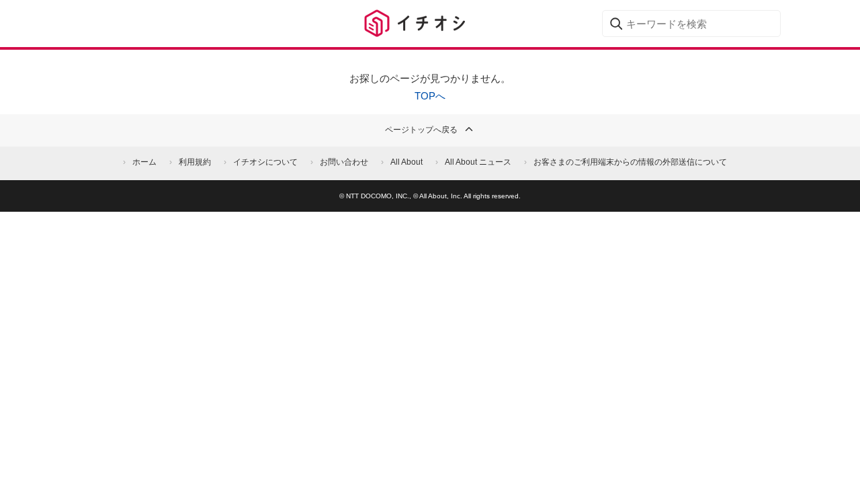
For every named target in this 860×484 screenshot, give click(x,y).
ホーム (144, 162)
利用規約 (195, 162)
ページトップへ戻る (421, 129)
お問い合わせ (344, 162)
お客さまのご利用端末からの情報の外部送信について (630, 162)
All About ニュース (478, 162)
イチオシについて (265, 162)
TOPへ (430, 96)
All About (406, 162)
